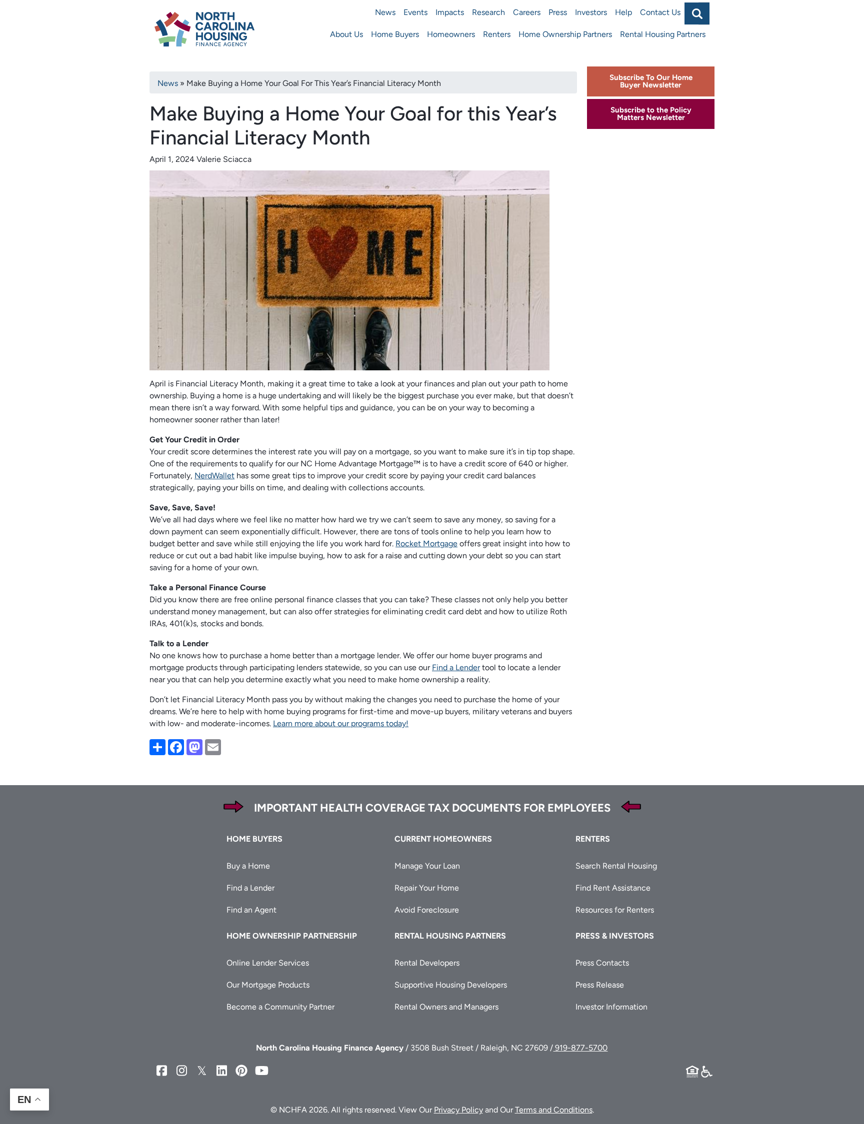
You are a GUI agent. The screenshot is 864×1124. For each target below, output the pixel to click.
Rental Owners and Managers (446, 1007)
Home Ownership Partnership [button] (291, 936)
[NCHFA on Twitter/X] (201, 1071)
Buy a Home (248, 866)
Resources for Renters (615, 910)
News (385, 12)
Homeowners (451, 34)
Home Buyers (395, 34)
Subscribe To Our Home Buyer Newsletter (651, 81)
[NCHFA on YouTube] (261, 1071)
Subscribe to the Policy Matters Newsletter (651, 113)
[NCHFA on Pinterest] (241, 1071)
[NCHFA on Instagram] (181, 1071)
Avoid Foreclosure (426, 910)
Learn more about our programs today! (340, 723)
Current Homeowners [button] (443, 839)
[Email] (213, 746)
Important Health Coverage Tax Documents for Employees (432, 808)
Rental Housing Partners (663, 34)
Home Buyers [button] (254, 839)
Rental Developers (427, 963)
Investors (591, 12)
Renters (496, 34)
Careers (526, 12)
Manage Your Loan (427, 866)
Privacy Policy (458, 1110)
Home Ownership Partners (565, 34)
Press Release (600, 985)
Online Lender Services (267, 963)
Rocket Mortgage (427, 543)
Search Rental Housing (616, 866)
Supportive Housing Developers (450, 985)
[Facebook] (176, 746)
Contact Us (660, 12)
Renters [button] (593, 839)
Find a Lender (456, 667)
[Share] (158, 746)
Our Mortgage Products (268, 985)
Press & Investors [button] (615, 936)
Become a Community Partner (280, 1007)
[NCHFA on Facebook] (161, 1071)
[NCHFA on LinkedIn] (221, 1071)
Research (488, 12)
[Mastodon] (194, 746)
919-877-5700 (580, 1048)
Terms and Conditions (553, 1110)
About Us (346, 34)
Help (623, 12)
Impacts (450, 12)
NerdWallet (214, 475)
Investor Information (612, 1007)
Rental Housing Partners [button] (450, 936)
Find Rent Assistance (613, 888)
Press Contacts (602, 963)
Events (416, 12)
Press (557, 12)
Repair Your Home (426, 888)
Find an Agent (251, 910)
